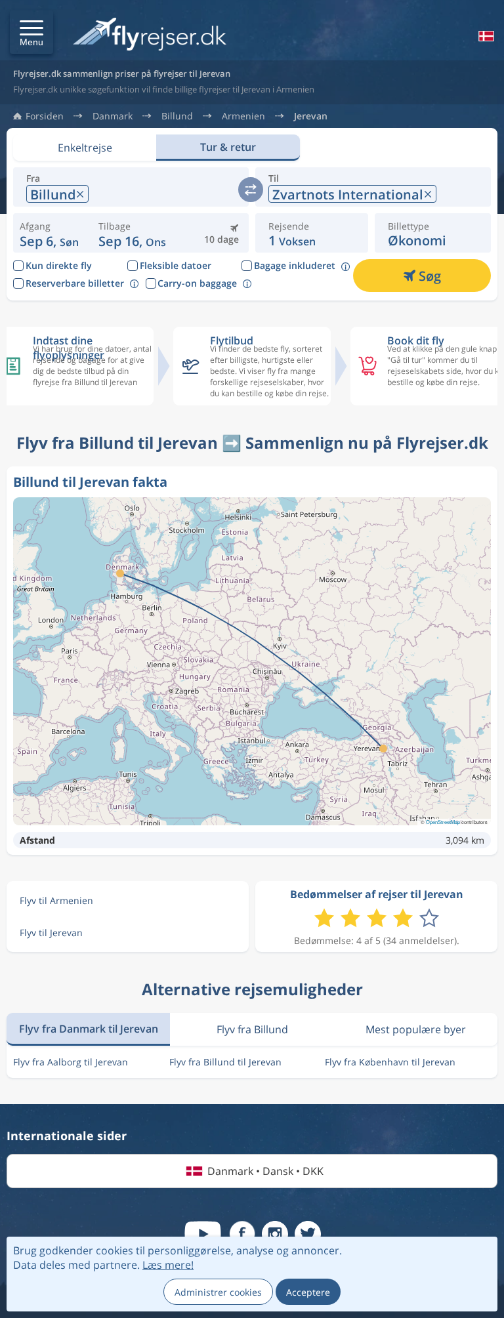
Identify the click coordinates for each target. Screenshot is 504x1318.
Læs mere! (168, 1265)
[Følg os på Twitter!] (308, 1234)
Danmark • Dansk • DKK (265, 1171)
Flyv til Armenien (56, 900)
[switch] (250, 189)
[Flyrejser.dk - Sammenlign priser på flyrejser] (149, 35)
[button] (31, 32)
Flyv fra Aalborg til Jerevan (70, 1062)
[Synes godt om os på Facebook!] (242, 1234)
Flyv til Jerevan (51, 932)
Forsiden (45, 116)
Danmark (113, 116)
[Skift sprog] (485, 36)
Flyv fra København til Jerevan (390, 1062)
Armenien (243, 116)
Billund (177, 116)
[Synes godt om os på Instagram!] (275, 1234)
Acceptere (308, 1292)
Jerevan (310, 116)
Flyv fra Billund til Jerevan (225, 1062)
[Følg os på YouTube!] (202, 1234)
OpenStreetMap (443, 821)
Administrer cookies (218, 1292)
